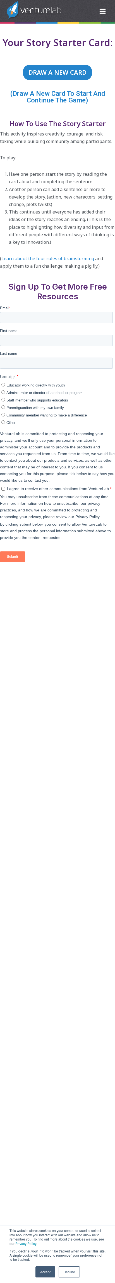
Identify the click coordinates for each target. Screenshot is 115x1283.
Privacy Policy (25, 1243)
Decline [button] (69, 1271)
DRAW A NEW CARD (57, 72)
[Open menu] (102, 11)
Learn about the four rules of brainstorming (47, 258)
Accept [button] (45, 1271)
